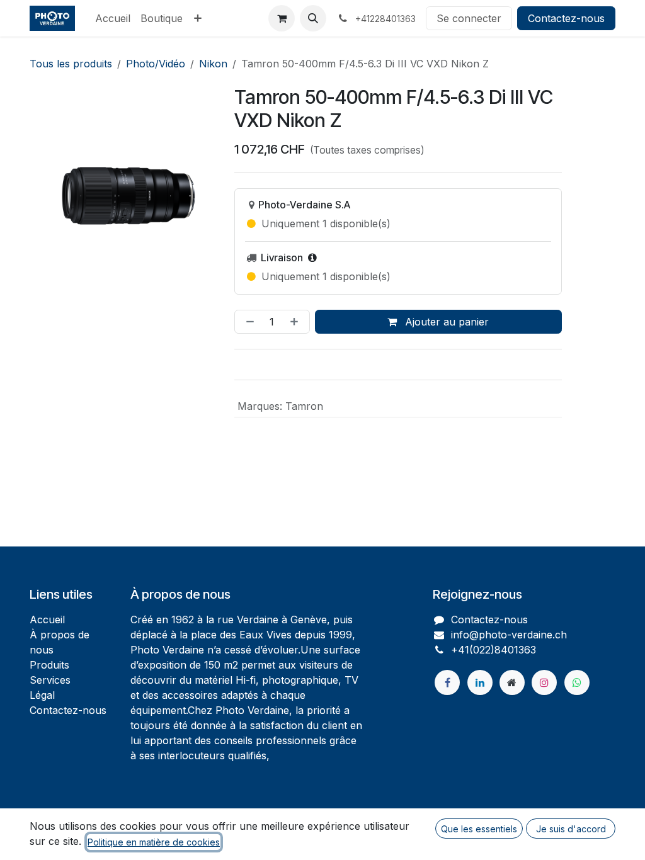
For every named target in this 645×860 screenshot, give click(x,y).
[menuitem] (112, 18)
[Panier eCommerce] (281, 18)
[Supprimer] (247, 321)
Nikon (213, 63)
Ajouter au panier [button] (445, 321)
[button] (313, 18)
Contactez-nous (566, 18)
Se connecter (469, 18)
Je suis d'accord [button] (571, 828)
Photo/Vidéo (155, 63)
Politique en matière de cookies (154, 842)
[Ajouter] (296, 321)
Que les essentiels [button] (479, 828)
